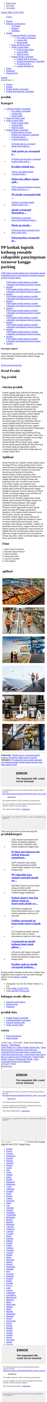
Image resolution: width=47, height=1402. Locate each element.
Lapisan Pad (22, 40)
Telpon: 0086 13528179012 (12, 12)
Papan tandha (22, 42)
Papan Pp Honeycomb (20, 45)
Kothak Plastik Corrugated (22, 57)
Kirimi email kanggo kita (11, 365)
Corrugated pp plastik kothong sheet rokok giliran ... (23, 944)
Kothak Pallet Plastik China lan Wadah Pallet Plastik (22, 1058)
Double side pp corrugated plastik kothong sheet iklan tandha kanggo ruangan (20, 756)
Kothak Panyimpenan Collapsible (30, 61)
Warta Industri (12, 1038)
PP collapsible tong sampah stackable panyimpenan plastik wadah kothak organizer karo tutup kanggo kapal (22, 762)
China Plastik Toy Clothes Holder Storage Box (20, 1047)
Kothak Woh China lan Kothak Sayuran (21, 1053)
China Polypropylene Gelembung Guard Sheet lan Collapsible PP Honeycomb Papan (23, 1049)
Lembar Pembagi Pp (25, 66)
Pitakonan (10, 71)
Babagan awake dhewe (15, 24)
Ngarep (9, 21)
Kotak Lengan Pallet (19, 47)
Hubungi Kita (12, 73)
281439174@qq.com (20, 991)
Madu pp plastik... (21, 225)
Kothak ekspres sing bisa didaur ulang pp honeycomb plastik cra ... (24, 900)
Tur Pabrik (15, 26)
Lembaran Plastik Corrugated (23, 35)
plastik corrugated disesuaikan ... (21, 211)
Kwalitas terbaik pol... (23, 166)
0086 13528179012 (21, 988)
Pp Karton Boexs (24, 64)
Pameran (15, 28)
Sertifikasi (15, 31)
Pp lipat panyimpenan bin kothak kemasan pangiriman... (25, 854)
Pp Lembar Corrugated (26, 38)
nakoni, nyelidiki (20, 977)
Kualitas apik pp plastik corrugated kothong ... (24, 965)
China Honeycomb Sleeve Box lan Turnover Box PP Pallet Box (23, 1055)
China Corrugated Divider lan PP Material (19, 1060)
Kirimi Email (6, 1066)
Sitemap (4, 1045)
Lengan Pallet (22, 52)
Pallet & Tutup (23, 54)
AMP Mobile (14, 1045)
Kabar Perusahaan (13, 1036)
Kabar (8, 68)
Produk (9, 33)
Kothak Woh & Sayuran (27, 59)
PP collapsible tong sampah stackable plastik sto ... (24, 877)
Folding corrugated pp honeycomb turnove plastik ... (26, 923)
